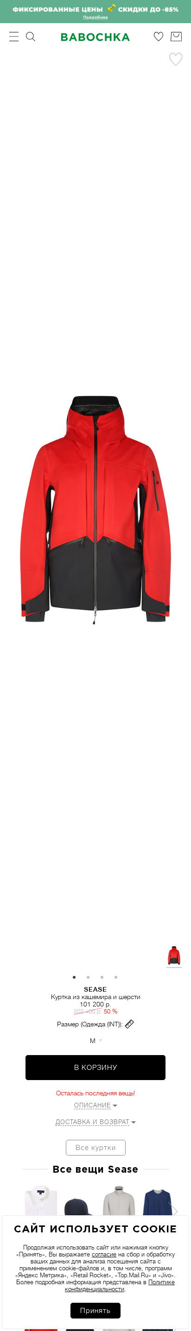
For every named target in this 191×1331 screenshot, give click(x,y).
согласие (104, 1254)
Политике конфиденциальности (120, 1286)
